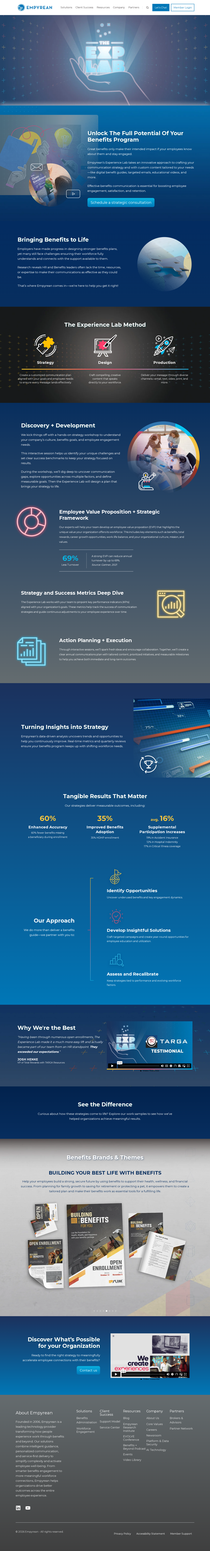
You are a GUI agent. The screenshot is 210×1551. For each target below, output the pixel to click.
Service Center (110, 1427)
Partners (133, 7)
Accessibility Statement (150, 1533)
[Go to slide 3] (100, 1311)
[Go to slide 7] (112, 1311)
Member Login (183, 7)
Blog (126, 1418)
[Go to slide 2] (97, 1311)
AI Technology (156, 1450)
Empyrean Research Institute (130, 1427)
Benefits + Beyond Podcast (134, 1447)
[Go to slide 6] (109, 1311)
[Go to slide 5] (106, 1311)
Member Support (181, 1533)
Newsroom (153, 1435)
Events (128, 1454)
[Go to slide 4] (103, 1311)
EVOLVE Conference (131, 1438)
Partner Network (181, 1428)
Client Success (84, 7)
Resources (103, 7)
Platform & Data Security (157, 1442)
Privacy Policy (122, 1533)
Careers (151, 1430)
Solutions (66, 7)
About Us (152, 1418)
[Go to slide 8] (116, 1311)
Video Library (132, 1460)
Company (119, 7)
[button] (147, 7)
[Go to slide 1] (94, 1311)
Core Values (154, 1424)
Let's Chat (161, 7)
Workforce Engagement (85, 1430)
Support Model (110, 1421)
